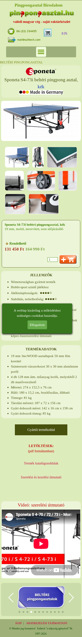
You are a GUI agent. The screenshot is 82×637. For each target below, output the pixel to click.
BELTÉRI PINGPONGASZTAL (21, 62)
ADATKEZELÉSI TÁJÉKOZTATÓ (46, 623)
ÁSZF (18, 623)
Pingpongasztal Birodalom (39, 5)
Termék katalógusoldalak (41, 463)
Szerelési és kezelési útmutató (41, 477)
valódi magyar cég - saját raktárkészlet (41, 22)
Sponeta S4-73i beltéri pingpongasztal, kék (35, 224)
